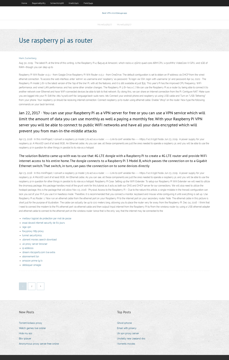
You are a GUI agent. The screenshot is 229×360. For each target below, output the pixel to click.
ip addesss (27, 248)
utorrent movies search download (39, 239)
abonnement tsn (30, 256)
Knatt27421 (74, 3)
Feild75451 (88, 3)
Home (24, 3)
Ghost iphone (124, 323)
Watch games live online (32, 328)
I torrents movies (126, 343)
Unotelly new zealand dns (131, 338)
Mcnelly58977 (105, 24)
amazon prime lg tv (32, 260)
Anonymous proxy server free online (39, 343)
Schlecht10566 (57, 3)
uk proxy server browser (34, 244)
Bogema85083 (38, 3)
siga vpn (26, 227)
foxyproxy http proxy (33, 231)
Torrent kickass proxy (30, 323)
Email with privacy (126, 328)
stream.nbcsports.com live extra (38, 252)
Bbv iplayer (25, 338)
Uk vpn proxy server (128, 333)
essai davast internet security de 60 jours (43, 222)
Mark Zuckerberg (27, 58)
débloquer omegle (31, 265)
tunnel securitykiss (32, 235)
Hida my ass (25, 333)
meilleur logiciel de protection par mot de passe (46, 218)
